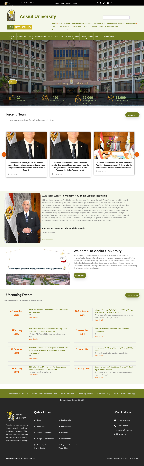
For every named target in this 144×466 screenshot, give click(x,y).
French (75, 4)
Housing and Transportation (44, 394)
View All (131, 115)
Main (11, 27)
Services (113, 36)
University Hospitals (101, 36)
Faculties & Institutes (32, 36)
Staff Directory (103, 394)
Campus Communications (62, 27)
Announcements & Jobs (61, 30)
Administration (64, 23)
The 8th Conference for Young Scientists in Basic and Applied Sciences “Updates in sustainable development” (48, 350)
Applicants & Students (18, 394)
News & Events (73, 36)
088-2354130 (123, 426)
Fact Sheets (131, 23)
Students (26, 27)
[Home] (43, 459)
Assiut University (123, 421)
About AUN (80, 275)
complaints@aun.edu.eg (124, 430)
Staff (17, 27)
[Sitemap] (36, 459)
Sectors (64, 36)
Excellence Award (90, 27)
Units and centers (86, 36)
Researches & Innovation (50, 36)
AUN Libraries (99, 23)
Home (54, 23)
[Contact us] (41, 459)
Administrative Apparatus (82, 23)
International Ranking (116, 23)
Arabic (62, 4)
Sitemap (77, 27)
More (13, 82)
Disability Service (85, 394)
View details (33, 317)
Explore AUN (11, 36)
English (56, 4)
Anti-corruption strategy (124, 394)
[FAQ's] (38, 459)
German (68, 4)
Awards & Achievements (108, 27)
